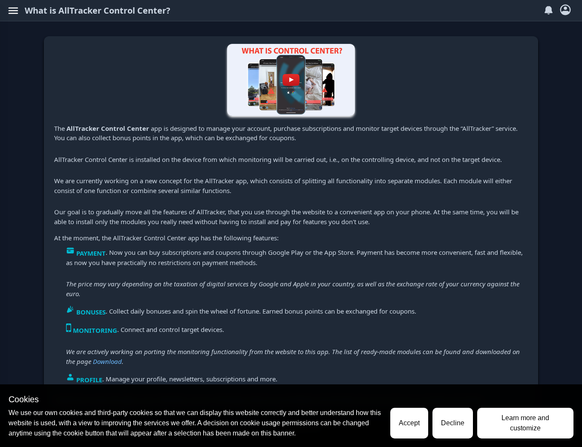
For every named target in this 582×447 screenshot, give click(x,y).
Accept (409, 423)
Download (107, 361)
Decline (452, 423)
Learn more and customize (525, 423)
